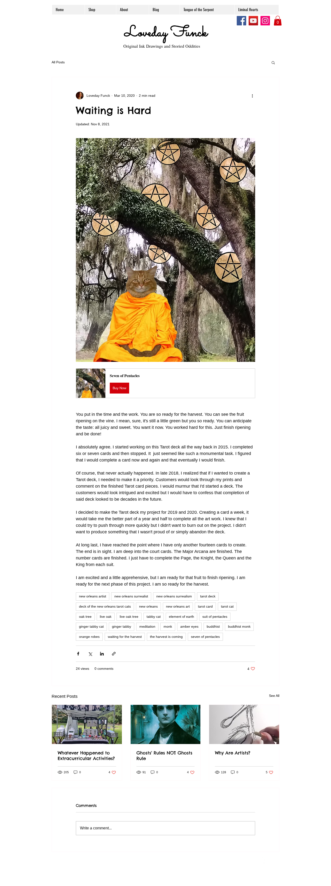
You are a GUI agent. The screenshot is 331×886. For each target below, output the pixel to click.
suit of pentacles (214, 616)
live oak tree (129, 616)
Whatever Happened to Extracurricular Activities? (86, 755)
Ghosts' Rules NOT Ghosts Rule (164, 755)
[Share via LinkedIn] (102, 653)
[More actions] (252, 95)
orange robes (89, 637)
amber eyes (189, 626)
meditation (147, 626)
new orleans (148, 606)
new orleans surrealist (131, 596)
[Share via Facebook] (78, 653)
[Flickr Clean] (272, 860)
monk (168, 626)
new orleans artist (92, 596)
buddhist (213, 626)
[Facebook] (241, 20)
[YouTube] (253, 20)
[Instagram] (265, 20)
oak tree (85, 616)
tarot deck (207, 596)
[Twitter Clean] (261, 860)
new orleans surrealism (174, 596)
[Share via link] (113, 653)
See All (274, 696)
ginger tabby (121, 626)
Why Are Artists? (232, 753)
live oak (105, 616)
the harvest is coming (166, 637)
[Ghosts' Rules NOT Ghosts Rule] (166, 724)
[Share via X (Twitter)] (90, 653)
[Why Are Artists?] (244, 724)
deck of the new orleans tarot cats (105, 606)
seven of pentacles (205, 637)
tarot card (205, 606)
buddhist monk (239, 626)
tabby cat (154, 616)
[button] (278, 21)
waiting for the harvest (125, 637)
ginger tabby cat (91, 626)
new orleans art (178, 606)
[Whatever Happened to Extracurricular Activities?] (87, 724)
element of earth (181, 616)
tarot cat (227, 606)
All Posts (58, 62)
